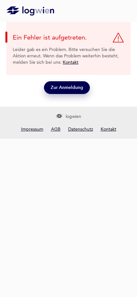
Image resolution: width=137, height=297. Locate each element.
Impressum (32, 129)
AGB (56, 129)
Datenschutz (80, 129)
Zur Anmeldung (67, 87)
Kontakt (70, 62)
